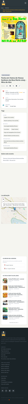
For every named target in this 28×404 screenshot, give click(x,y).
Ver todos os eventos (6, 349)
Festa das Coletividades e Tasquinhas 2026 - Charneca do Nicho (16, 287)
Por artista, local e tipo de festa (8, 358)
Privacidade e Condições (6, 382)
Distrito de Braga (5, 366)
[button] (15, 208)
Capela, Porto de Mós (9, 117)
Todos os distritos (5, 364)
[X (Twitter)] (13, 86)
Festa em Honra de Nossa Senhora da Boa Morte (13, 141)
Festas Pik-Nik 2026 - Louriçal (16, 279)
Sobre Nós (3, 378)
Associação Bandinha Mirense (11, 126)
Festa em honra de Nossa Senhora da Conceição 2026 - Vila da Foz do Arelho (16, 316)
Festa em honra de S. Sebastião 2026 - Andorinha (15, 308)
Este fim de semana (5, 353)
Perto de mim (4, 356)
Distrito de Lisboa (5, 370)
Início (2, 8)
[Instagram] (6, 390)
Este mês (3, 354)
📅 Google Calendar (8, 265)
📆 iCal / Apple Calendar (9, 268)
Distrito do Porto (5, 368)
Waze (7, 106)
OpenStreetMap (23, 223)
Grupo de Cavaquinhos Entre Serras (12, 132)
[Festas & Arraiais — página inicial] (3, 3)
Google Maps (13, 106)
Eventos (7, 7)
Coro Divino (6, 129)
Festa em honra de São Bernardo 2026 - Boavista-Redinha (15, 295)
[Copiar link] (19, 86)
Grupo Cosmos (15, 129)
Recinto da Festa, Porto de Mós (11, 120)
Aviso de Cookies (5, 384)
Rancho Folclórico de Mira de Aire (11, 135)
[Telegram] (16, 86)
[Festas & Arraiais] (3, 333)
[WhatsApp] (7, 86)
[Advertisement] (14, 58)
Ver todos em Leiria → (14, 322)
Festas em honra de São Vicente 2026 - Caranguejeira (16, 301)
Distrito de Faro (4, 372)
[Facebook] (10, 86)
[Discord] (13, 390)
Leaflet (16, 223)
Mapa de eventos (5, 351)
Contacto (3, 380)
